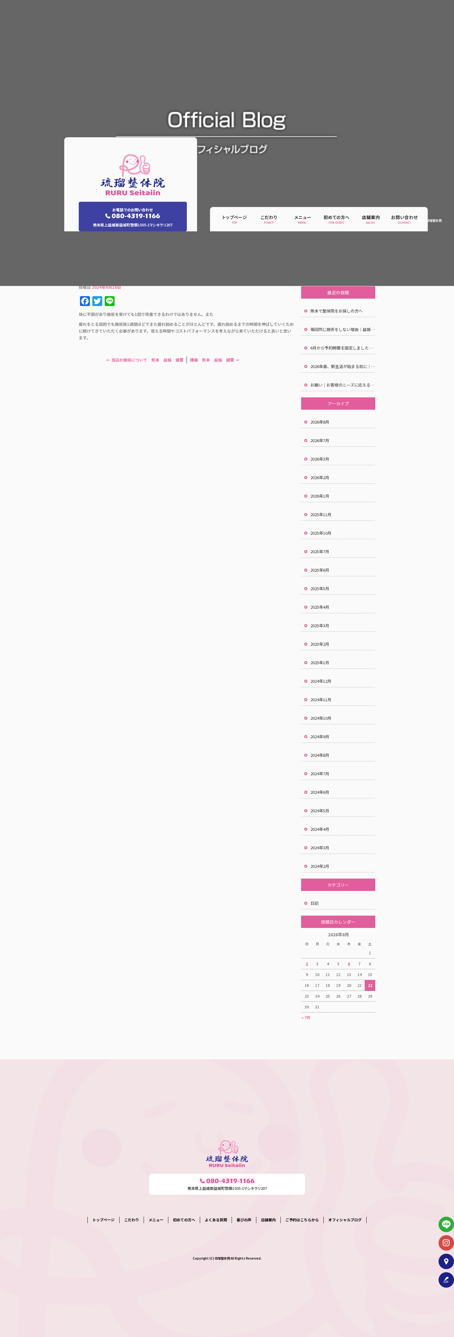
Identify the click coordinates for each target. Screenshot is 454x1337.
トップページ (235, 219)
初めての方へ (337, 219)
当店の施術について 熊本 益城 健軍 (144, 360)
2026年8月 (319, 422)
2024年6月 (319, 792)
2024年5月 (319, 810)
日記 (314, 903)
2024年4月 (319, 829)
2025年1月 (319, 662)
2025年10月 (320, 533)
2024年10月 (320, 718)
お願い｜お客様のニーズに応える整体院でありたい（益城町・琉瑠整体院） (342, 385)
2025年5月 (319, 588)
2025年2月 (319, 644)
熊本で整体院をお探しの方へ (336, 311)
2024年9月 (319, 736)
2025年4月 (319, 607)
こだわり (269, 219)
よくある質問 (216, 1219)
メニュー (303, 219)
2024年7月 (319, 773)
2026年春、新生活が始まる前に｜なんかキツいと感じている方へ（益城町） (342, 366)
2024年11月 (320, 699)
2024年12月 (320, 681)
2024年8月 (319, 755)
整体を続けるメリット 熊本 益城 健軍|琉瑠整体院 (404, 220)
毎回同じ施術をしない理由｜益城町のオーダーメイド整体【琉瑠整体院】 (342, 329)
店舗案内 (268, 1219)
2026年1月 (319, 496)
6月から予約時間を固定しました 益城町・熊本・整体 (342, 348)
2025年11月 (320, 514)
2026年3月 (319, 459)
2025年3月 (319, 625)
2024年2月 (319, 866)
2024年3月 (319, 848)
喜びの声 (244, 1219)
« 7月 (305, 1017)
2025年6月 (319, 570)
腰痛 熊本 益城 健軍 (214, 360)
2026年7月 (319, 440)
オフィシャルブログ (345, 1219)
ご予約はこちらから (302, 1219)
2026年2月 (319, 477)
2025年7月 (319, 551)
